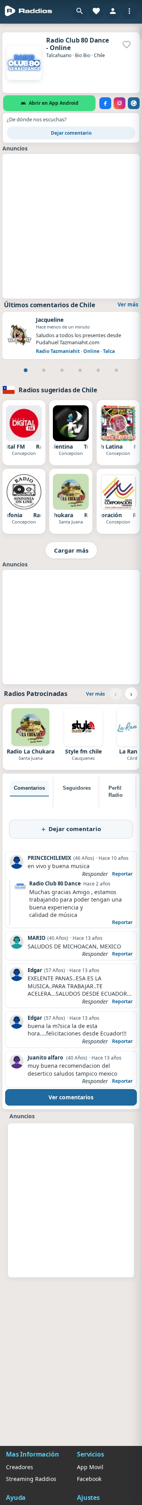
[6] (116, 370)
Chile (99, 55)
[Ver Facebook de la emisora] (105, 103)
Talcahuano (58, 55)
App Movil (90, 1467)
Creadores (19, 1467)
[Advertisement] (71, 225)
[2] (43, 370)
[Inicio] (28, 11)
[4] (80, 370)
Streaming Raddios (31, 1479)
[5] (98, 370)
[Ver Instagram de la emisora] (119, 103)
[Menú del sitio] (129, 11)
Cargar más (71, 550)
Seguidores (77, 788)
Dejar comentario (71, 133)
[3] (62, 370)
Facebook (89, 1479)
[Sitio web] (134, 103)
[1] (25, 370)
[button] (80, 11)
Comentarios (29, 788)
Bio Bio (82, 55)
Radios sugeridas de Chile (58, 390)
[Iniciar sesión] (113, 11)
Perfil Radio (115, 791)
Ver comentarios (71, 1097)
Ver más (128, 304)
